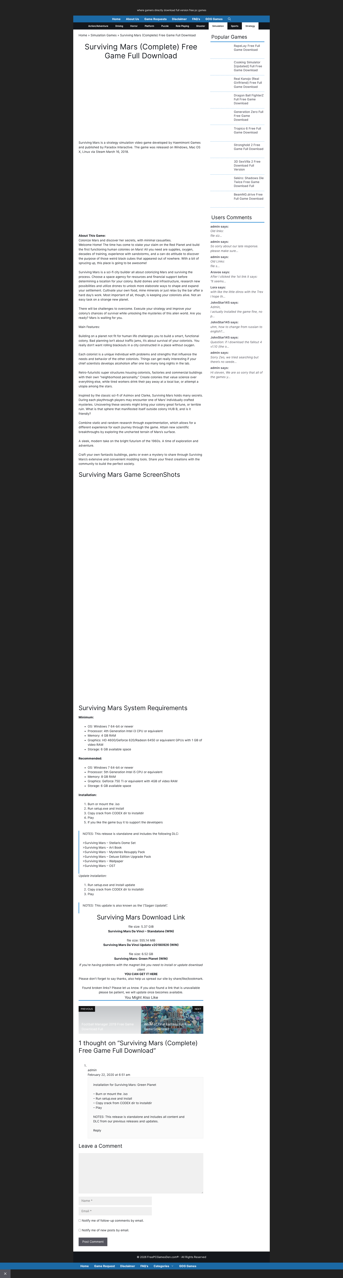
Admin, (215, 307)
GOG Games (214, 19)
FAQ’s (196, 19)
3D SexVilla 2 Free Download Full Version (247, 165)
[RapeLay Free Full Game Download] (220, 54)
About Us (132, 19)
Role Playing (182, 26)
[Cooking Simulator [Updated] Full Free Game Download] (220, 71)
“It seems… (218, 281)
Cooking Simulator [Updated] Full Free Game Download (248, 66)
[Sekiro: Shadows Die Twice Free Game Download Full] (220, 186)
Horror (134, 26)
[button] (229, 19)
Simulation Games (104, 35)
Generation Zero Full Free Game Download (248, 115)
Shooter (200, 26)
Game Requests (155, 19)
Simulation (218, 26)
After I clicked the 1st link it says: (233, 276)
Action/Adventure (98, 26)
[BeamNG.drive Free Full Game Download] (220, 203)
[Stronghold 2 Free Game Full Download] (220, 153)
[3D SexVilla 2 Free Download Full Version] (220, 170)
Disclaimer (179, 19)
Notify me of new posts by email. (105, 1230)
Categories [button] (161, 1266)
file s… (215, 266)
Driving (119, 26)
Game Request (104, 1266)
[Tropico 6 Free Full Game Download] (220, 137)
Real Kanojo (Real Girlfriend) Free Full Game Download (248, 82)
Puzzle (165, 26)
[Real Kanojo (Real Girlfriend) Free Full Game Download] (220, 87)
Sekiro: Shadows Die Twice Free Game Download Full (249, 182)
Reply (97, 1130)
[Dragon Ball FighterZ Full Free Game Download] (220, 104)
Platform (149, 26)
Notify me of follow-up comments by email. (113, 1220)
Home (116, 19)
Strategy (250, 26)
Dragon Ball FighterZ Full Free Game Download (249, 99)
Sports (234, 26)
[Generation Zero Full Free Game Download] (220, 120)
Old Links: (217, 261)
